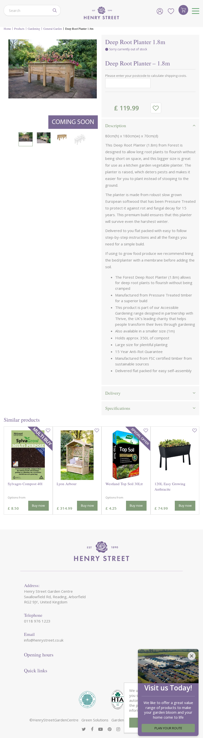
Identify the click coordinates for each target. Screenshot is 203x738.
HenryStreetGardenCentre (55, 719)
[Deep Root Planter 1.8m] (52, 83)
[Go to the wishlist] (171, 11)
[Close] (192, 656)
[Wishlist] (171, 11)
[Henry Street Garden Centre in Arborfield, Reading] (101, 13)
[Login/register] (160, 11)
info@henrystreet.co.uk (43, 640)
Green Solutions (94, 719)
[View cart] (183, 10)
